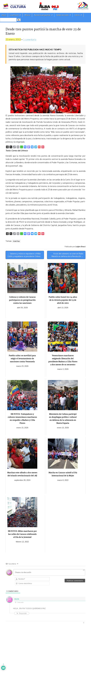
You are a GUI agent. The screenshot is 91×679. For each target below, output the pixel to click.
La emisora (14, 15)
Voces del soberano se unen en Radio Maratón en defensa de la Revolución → (67, 254)
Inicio (4, 15)
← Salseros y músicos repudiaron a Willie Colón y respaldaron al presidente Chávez (24, 254)
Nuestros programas (42, 15)
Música (27, 15)
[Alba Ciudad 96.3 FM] (45, 6)
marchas (16, 241)
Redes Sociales (62, 15)
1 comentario (29, 39)
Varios (77, 15)
